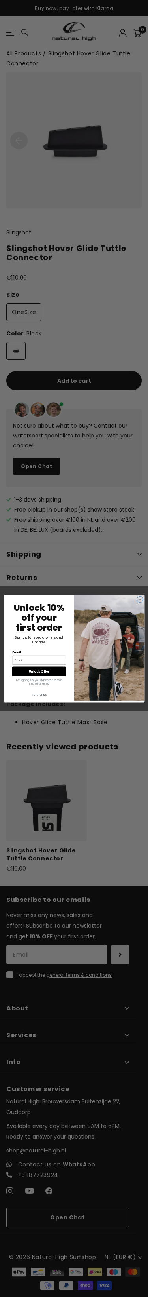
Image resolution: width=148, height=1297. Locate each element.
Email (16, 652)
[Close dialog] (140, 599)
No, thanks (39, 694)
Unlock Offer (38, 671)
